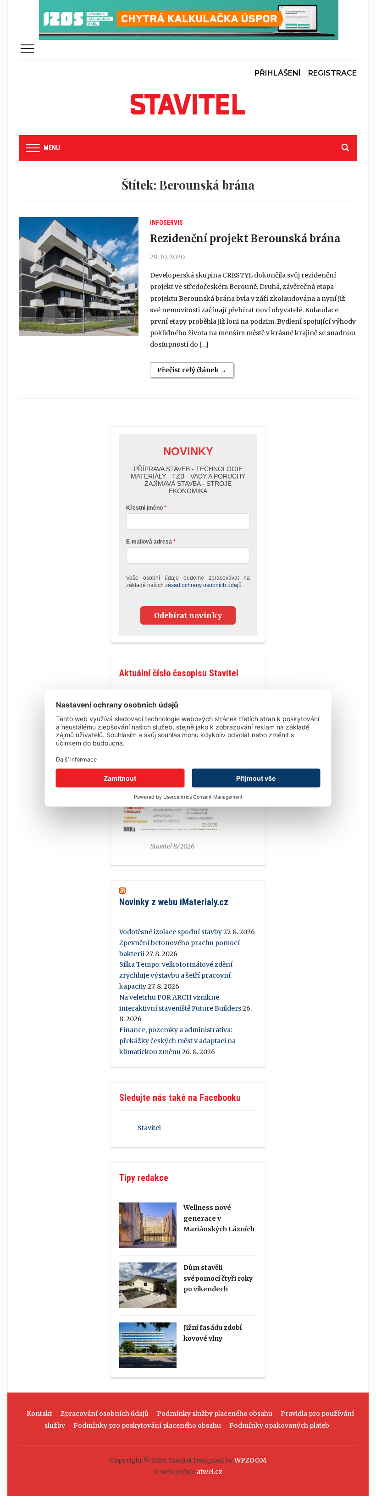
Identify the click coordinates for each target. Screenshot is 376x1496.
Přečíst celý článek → (192, 370)
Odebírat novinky (188, 615)
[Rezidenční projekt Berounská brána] (78, 276)
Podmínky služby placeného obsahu (214, 1413)
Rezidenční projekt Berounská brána (245, 238)
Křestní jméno (144, 508)
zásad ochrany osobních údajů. (204, 585)
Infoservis (166, 222)
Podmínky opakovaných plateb (279, 1425)
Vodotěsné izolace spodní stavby (170, 932)
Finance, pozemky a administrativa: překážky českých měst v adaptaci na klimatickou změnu (177, 1041)
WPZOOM (250, 1460)
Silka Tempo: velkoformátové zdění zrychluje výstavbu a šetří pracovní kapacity (175, 975)
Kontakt (39, 1413)
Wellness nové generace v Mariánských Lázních (218, 1218)
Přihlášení (277, 73)
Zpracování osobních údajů (105, 1413)
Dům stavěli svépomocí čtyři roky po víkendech (218, 1278)
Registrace (332, 73)
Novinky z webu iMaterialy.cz (173, 902)
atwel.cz (209, 1472)
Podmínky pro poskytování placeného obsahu (147, 1425)
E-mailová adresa (149, 542)
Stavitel (149, 1128)
